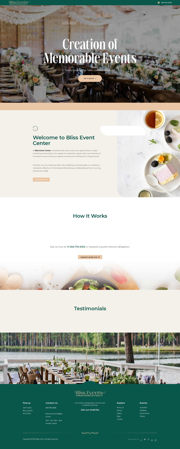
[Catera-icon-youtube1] (155, 440)
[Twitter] (145, 439)
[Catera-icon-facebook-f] (141, 440)
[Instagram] (148, 439)
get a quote (90, 78)
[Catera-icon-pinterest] (152, 440)
